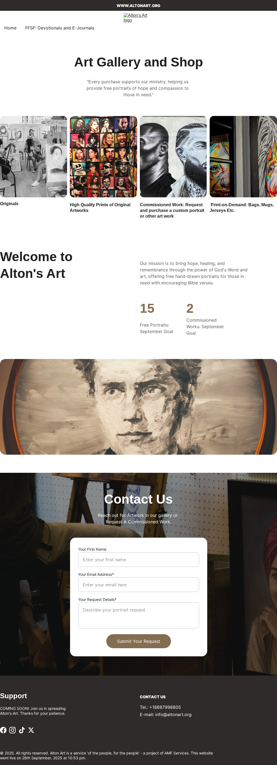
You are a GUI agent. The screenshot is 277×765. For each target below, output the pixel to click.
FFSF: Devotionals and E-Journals (59, 28)
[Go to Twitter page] (31, 730)
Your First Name (92, 549)
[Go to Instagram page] (12, 730)
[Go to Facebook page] (3, 730)
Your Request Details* (97, 599)
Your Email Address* (96, 574)
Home (10, 28)
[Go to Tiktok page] (22, 730)
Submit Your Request (138, 641)
